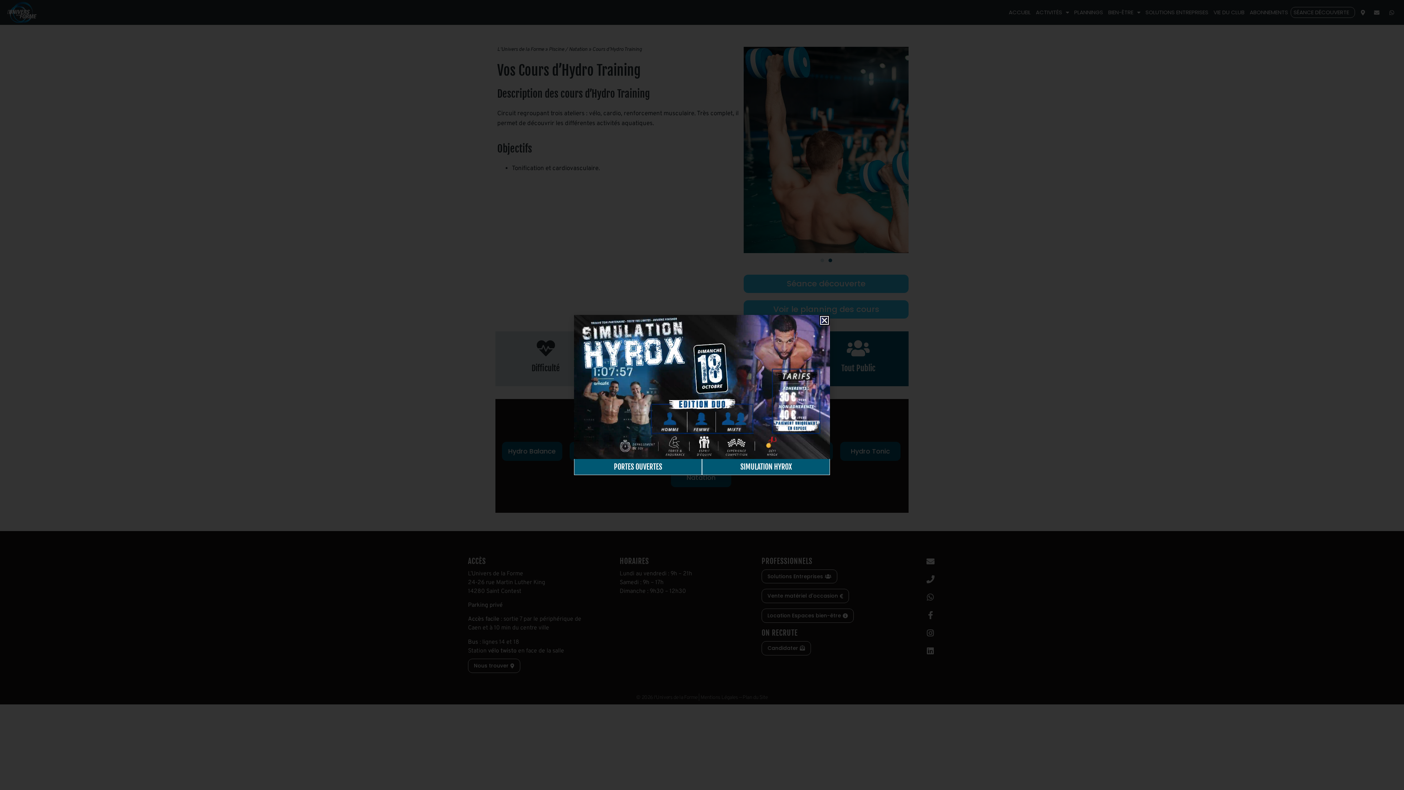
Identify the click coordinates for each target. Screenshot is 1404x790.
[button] (824, 320)
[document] (702, 395)
